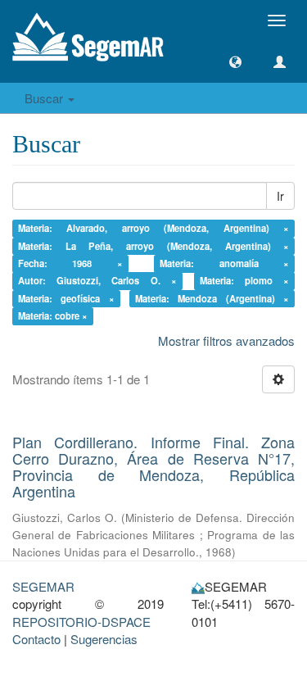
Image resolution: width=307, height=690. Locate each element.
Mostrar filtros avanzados (226, 340)
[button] (235, 62)
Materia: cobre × (53, 316)
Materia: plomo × (245, 281)
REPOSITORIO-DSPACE (81, 621)
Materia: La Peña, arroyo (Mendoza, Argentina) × (154, 245)
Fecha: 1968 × (70, 263)
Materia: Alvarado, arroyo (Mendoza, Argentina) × (154, 227)
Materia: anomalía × (224, 263)
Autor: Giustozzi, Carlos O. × (97, 281)
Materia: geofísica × (66, 298)
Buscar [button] (45, 98)
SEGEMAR (43, 586)
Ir (280, 196)
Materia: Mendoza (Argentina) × (212, 298)
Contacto (36, 638)
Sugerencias (104, 638)
